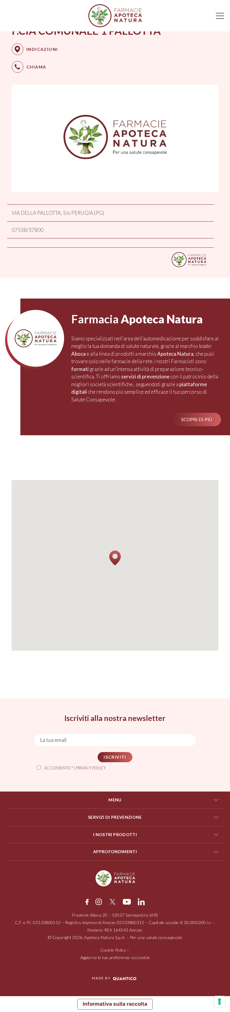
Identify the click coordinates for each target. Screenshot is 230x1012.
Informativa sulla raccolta (115, 1004)
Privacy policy (91, 768)
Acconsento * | (75, 768)
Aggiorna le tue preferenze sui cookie (115, 957)
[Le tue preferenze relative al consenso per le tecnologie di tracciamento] (219, 1001)
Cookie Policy (113, 949)
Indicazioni (42, 49)
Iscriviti (115, 757)
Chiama (36, 66)
